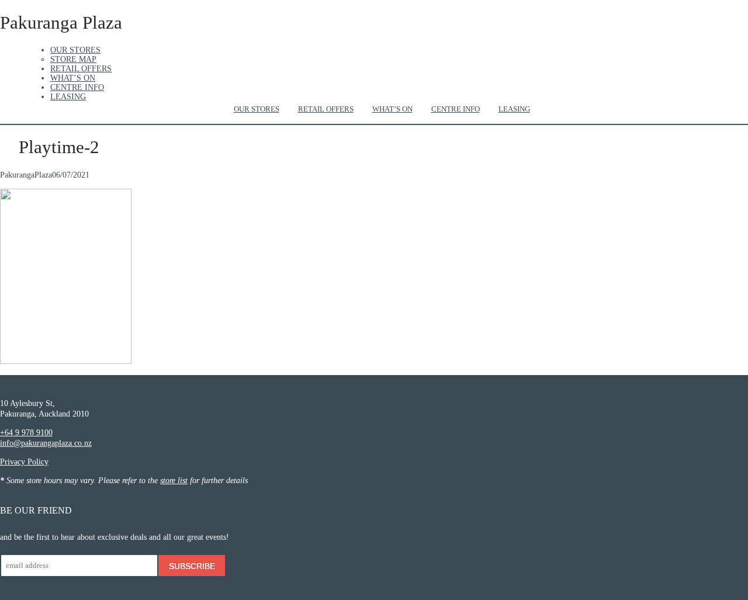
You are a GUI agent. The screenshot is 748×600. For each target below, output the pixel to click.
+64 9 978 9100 (26, 432)
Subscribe (192, 566)
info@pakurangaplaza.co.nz (46, 443)
